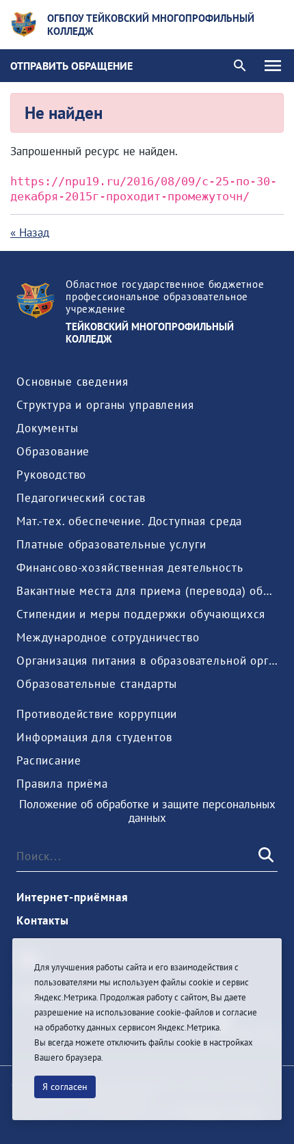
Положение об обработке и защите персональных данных (147, 811)
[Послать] (265, 856)
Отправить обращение (71, 65)
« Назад (29, 232)
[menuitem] (72, 381)
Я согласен (65, 1086)
